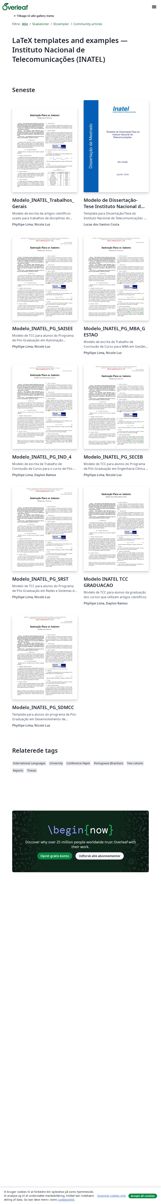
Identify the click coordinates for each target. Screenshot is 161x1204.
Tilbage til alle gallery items (33, 16)
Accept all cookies (143, 1196)
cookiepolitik (66, 1199)
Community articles (87, 24)
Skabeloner (40, 24)
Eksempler (61, 24)
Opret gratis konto (54, 856)
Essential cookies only (111, 1196)
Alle (25, 24)
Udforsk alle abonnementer (100, 856)
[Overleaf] (15, 6)
